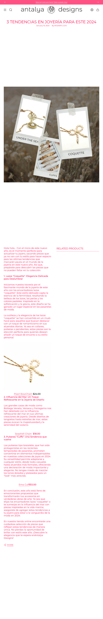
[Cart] (98, 9)
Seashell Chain (23, 433)
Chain (29, 394)
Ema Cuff (24, 484)
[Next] (98, 2)
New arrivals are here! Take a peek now (51, 2)
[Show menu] (5, 9)
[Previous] (5, 2)
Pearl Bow (20, 394)
